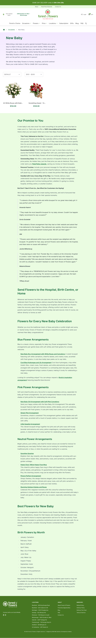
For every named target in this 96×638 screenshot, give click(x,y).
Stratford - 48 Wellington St (39, 624)
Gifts (72, 23)
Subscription (63, 23)
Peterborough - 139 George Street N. (41, 622)
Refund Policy (80, 605)
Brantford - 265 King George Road (41, 605)
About (36, 6)
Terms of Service (81, 612)
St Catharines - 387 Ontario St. (40, 627)
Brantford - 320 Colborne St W (40, 607)
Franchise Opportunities (64, 607)
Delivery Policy (81, 607)
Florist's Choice (14, 23)
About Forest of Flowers (64, 605)
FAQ (82, 23)
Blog (77, 23)
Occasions (11, 29)
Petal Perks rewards (39, 164)
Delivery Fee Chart (82, 610)
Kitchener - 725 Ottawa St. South (40, 615)
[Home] (4, 30)
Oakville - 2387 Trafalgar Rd (39, 620)
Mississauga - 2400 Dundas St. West (41, 617)
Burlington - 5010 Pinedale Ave (40, 610)
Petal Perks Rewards (46, 6)
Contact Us (58, 6)
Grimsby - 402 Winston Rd (39, 612)
